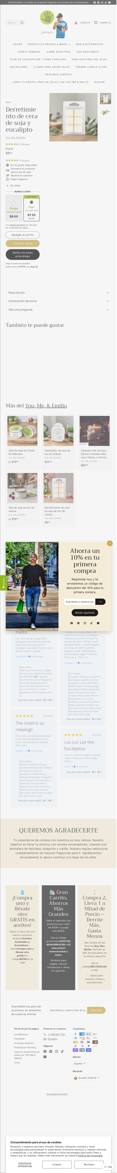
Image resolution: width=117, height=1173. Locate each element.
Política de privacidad (90, 1155)
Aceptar (57, 1164)
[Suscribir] (98, 602)
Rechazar (89, 1164)
